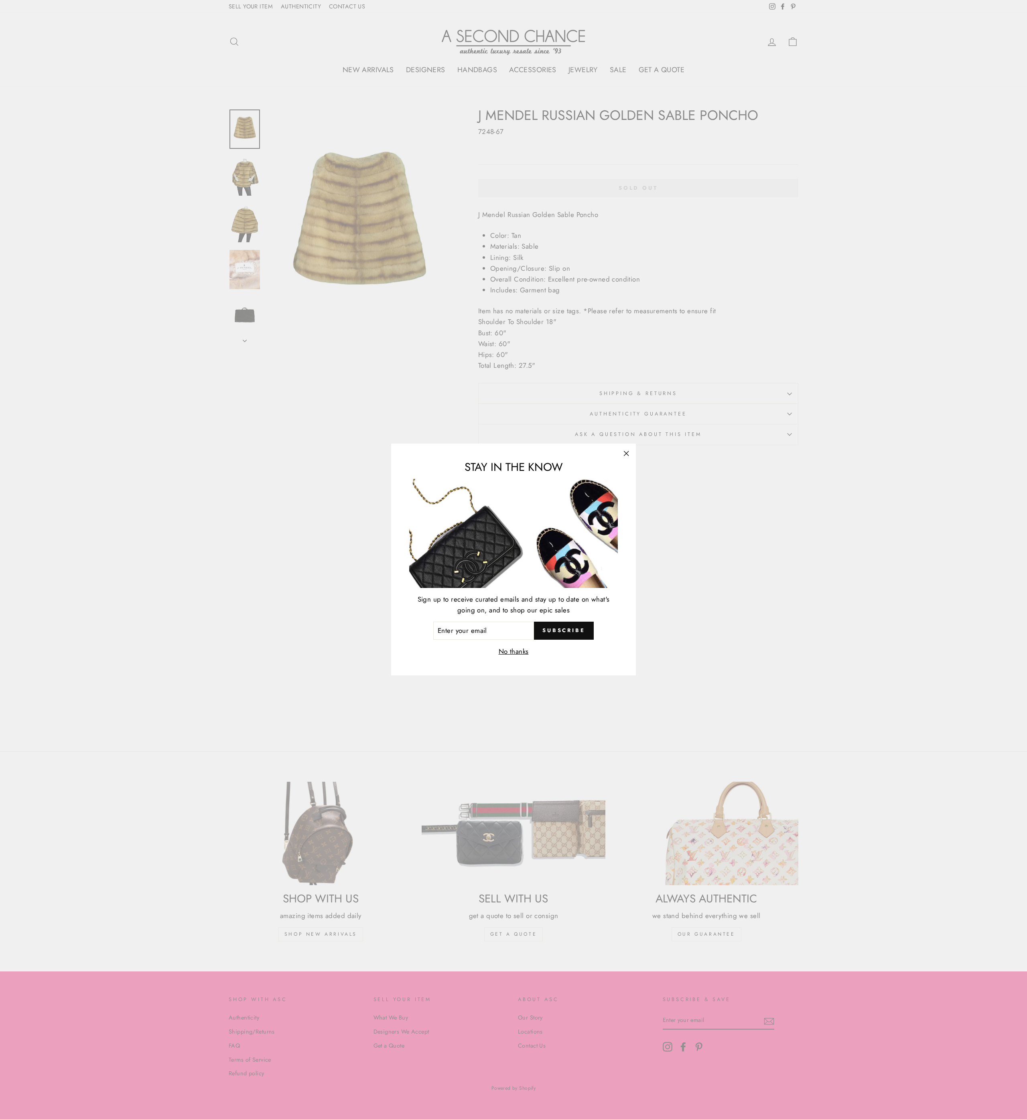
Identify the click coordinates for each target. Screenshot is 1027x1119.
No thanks (514, 651)
